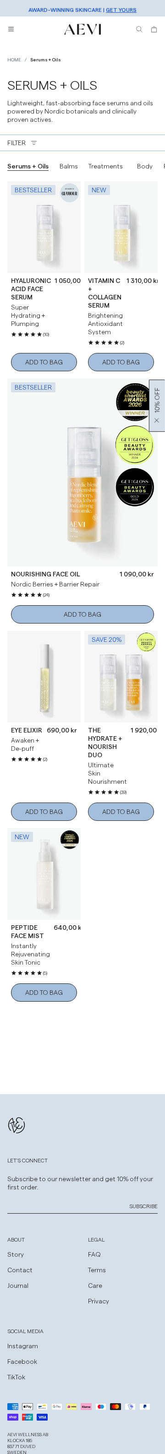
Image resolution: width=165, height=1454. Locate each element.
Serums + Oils (45, 59)
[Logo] (82, 29)
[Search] (139, 29)
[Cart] (154, 29)
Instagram (22, 1346)
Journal (17, 1285)
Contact (20, 1270)
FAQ (94, 1254)
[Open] (11, 29)
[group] (28, 166)
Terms (97, 1270)
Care (95, 1285)
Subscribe (143, 1206)
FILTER (16, 142)
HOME (14, 59)
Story (15, 1254)
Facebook (22, 1361)
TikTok (16, 1377)
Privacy (98, 1301)
